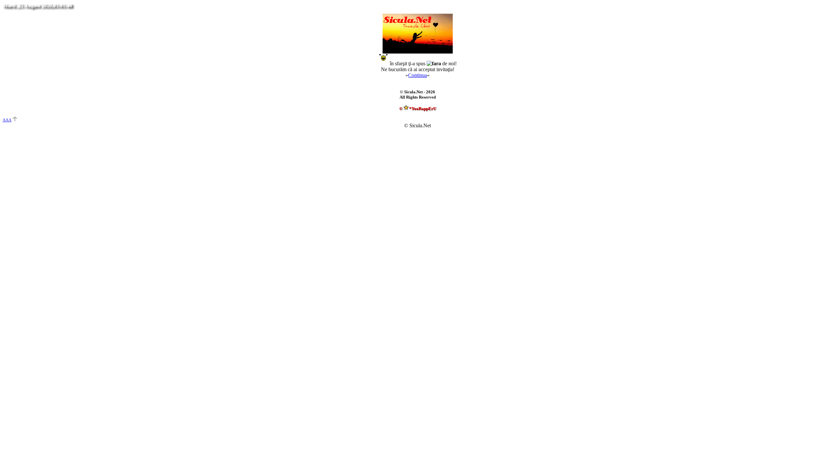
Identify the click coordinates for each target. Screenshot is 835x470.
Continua (417, 75)
